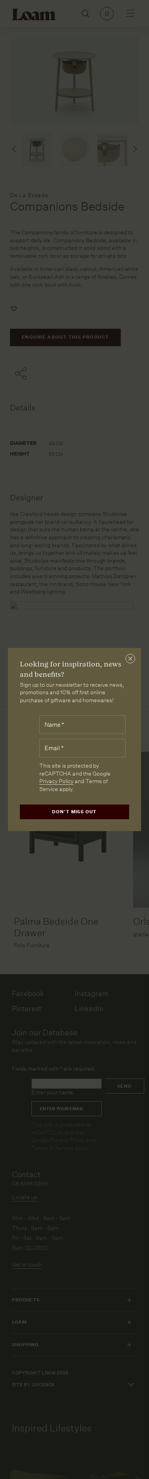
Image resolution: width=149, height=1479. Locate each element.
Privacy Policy (56, 781)
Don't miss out (74, 812)
